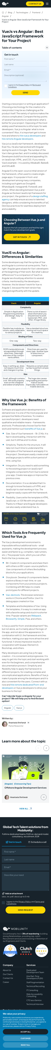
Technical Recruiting (35, 986)
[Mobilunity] (5, 4)
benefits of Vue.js (33, 428)
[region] (25, 1030)
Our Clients (8, 974)
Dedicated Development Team (35, 971)
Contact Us (35, 3)
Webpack (36, 615)
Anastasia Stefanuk (17, 722)
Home (3, 12)
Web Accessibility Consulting (34, 995)
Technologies (22, 12)
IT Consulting (32, 990)
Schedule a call (38, 842)
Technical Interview (35, 1004)
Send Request (25, 910)
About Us (7, 970)
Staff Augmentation (35, 982)
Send (25, 92)
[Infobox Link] (25, 779)
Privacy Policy (24, 85)
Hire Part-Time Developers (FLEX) (34, 977)
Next (46, 748)
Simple (21, 618)
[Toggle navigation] (47, 4)
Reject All (25, 1045)
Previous (38, 748)
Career (6, 982)
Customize (25, 1038)
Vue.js (19, 708)
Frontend (36, 12)
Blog (10, 12)
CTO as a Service (34, 1000)
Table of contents (12, 47)
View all (23, 808)
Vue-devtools (13, 594)
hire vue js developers (30, 135)
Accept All (26, 1032)
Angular (5, 16)
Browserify (11, 618)
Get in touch (11, 54)
